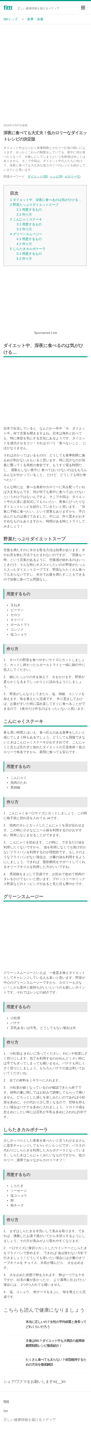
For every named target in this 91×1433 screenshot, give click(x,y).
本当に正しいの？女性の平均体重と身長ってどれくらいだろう (56, 1324)
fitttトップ (11, 19)
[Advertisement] (45, 72)
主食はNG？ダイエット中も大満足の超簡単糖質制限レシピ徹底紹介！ (55, 1343)
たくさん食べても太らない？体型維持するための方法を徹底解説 (56, 1362)
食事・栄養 (35, 19)
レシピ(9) (56, 176)
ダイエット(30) (38, 176)
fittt (8, 7)
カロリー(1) (72, 176)
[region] (45, 300)
